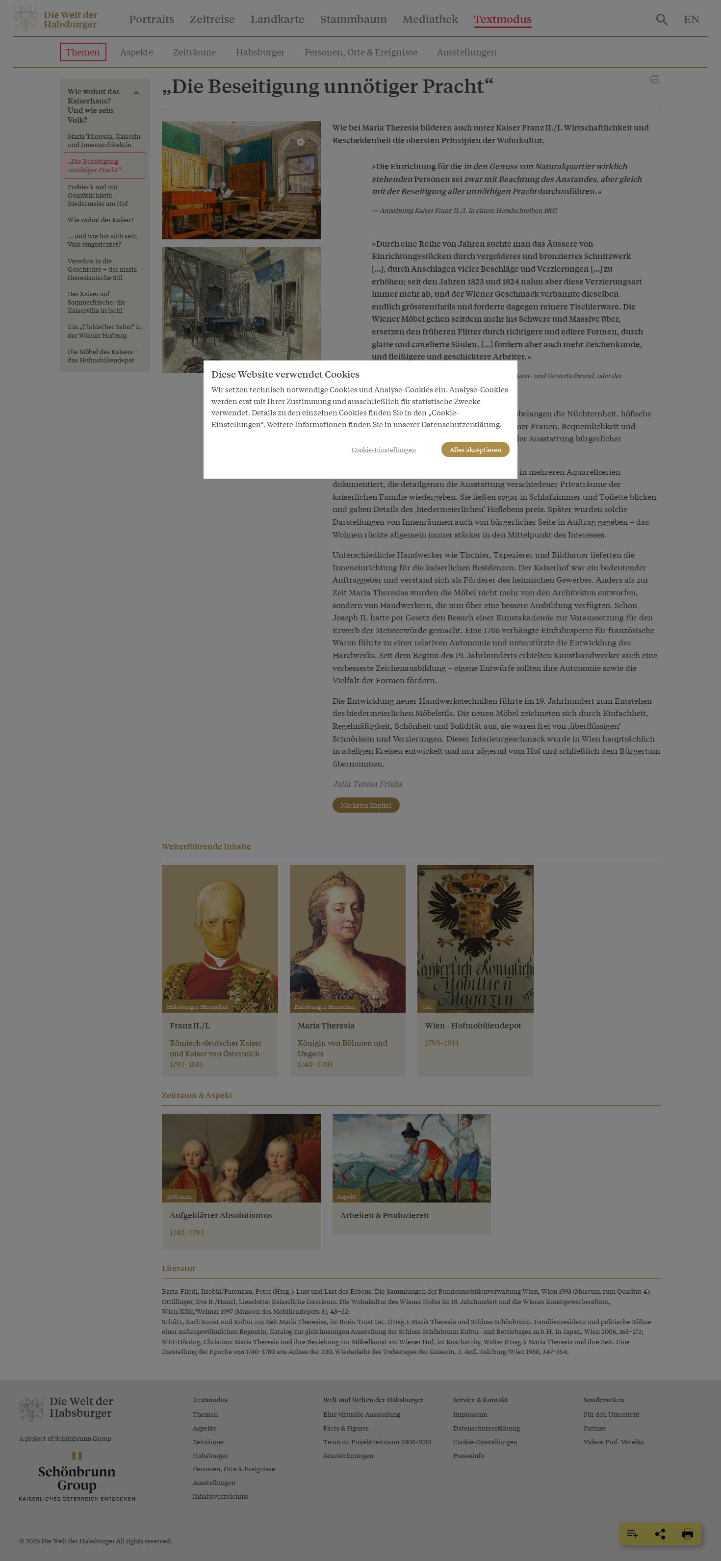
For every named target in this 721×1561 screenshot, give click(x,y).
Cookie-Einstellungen (384, 449)
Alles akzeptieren (475, 449)
